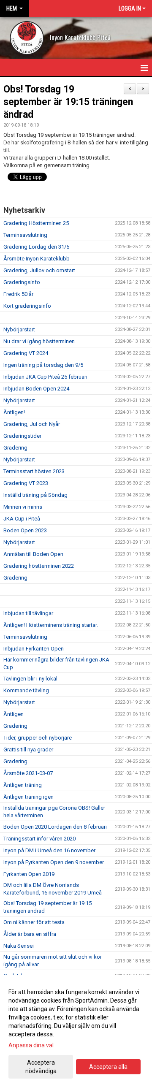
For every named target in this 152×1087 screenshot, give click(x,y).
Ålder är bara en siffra (29, 934)
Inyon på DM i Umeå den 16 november (49, 850)
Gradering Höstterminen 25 (36, 223)
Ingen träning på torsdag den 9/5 (43, 365)
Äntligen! (14, 412)
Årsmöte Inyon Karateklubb (36, 258)
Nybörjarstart (19, 329)
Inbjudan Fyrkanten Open (33, 648)
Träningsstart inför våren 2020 (39, 838)
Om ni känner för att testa (34, 922)
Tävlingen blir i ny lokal (30, 678)
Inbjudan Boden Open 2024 (36, 388)
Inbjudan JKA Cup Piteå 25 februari (45, 377)
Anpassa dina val (31, 1045)
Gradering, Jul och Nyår (31, 424)
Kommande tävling (26, 690)
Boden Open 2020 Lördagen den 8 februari (55, 827)
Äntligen (13, 714)
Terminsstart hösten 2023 (34, 471)
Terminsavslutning (25, 235)
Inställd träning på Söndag (35, 495)
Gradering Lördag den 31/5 (36, 247)
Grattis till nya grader (28, 749)
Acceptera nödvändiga (41, 1066)
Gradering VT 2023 (25, 483)
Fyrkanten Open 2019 (28, 874)
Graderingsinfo (21, 282)
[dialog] (76, 1031)
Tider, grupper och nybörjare (37, 738)
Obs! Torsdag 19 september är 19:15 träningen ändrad (68, 102)
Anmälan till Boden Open (33, 554)
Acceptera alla (108, 1066)
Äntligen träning (22, 785)
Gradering (15, 448)
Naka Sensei (18, 946)
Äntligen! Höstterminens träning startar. (50, 625)
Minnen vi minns (22, 507)
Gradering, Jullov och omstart (39, 270)
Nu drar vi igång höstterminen (39, 341)
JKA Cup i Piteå (21, 518)
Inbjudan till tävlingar (28, 613)
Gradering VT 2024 (25, 353)
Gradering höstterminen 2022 (38, 566)
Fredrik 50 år (18, 294)
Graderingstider (22, 436)
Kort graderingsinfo (27, 306)
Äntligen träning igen (28, 797)
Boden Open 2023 (25, 530)
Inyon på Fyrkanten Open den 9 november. (54, 862)
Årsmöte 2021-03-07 (28, 773)
